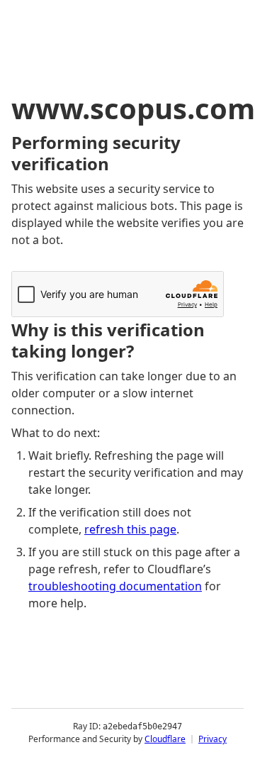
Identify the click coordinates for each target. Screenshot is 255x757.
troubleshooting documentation (115, 586)
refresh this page (130, 529)
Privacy (212, 739)
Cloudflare (165, 739)
